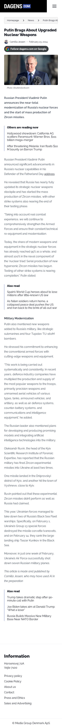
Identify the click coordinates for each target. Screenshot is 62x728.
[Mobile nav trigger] (54, 6)
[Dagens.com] (25, 6)
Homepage (13, 20)
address (49, 174)
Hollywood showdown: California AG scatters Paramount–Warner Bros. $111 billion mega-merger (31, 137)
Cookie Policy (12, 681)
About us (10, 687)
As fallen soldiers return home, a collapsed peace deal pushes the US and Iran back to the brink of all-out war (32, 304)
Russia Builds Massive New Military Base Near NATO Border (29, 617)
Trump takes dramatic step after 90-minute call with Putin (30, 599)
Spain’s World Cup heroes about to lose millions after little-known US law (32, 293)
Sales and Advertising (18, 703)
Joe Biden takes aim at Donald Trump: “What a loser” (31, 608)
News (31, 20)
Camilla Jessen (17, 42)
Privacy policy (13, 676)
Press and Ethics (14, 698)
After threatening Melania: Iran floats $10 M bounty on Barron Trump (32, 148)
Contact (9, 692)
